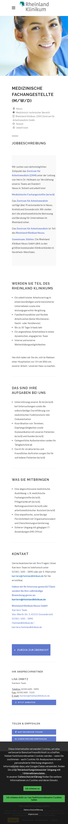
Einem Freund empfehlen (32, 739)
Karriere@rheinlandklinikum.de (35, 695)
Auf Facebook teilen (30, 732)
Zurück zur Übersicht (33, 649)
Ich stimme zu (32, 788)
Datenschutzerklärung (30, 776)
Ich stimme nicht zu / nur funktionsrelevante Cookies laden (34, 798)
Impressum (33, 814)
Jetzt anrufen (26, 702)
